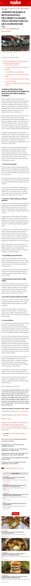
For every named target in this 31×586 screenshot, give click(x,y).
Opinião (5, 8)
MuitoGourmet (8, 439)
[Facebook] (2, 34)
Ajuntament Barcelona (17, 426)
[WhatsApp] (12, 34)
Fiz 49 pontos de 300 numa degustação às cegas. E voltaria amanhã (15, 458)
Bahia (21, 468)
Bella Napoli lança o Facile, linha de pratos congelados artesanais (12, 445)
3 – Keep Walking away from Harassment (14, 72)
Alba (6, 422)
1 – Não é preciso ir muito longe (11, 65)
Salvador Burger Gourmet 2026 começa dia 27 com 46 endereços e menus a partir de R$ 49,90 (14, 454)
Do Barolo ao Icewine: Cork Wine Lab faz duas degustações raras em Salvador (13, 462)
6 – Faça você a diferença (10, 81)
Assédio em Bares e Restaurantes (12, 468)
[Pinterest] (9, 34)
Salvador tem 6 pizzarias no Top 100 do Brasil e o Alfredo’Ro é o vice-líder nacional (14, 449)
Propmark (14, 422)
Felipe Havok (6, 31)
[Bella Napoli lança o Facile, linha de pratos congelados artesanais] (15, 522)
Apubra (21, 424)
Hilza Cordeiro (7, 418)
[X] (6, 34)
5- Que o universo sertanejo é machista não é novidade (16, 79)
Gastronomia (6, 476)
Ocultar (16, 57)
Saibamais (9, 428)
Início (2, 8)
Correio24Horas (5, 426)
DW (10, 426)
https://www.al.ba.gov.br (22, 415)
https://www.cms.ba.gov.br (22, 411)
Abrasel (24, 426)
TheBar (9, 422)
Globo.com (4, 428)
